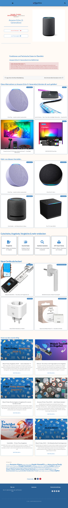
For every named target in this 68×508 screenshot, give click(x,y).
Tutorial (39, 470)
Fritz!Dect (11, 466)
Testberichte (30, 471)
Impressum (33, 487)
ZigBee (57, 471)
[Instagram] (35, 479)
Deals (59, 464)
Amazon (8, 464)
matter (51, 466)
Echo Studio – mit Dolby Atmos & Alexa (17, 226)
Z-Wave (52, 471)
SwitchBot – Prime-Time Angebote (17, 443)
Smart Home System (13, 469)
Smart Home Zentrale (28, 469)
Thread (36, 471)
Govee (33, 466)
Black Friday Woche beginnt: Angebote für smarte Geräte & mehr (17, 402)
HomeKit (38, 466)
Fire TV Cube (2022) (51, 226)
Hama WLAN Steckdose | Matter (17, 328)
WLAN (46, 470)
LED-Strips (46, 466)
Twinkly (43, 470)
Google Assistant (25, 466)
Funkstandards (15, 466)
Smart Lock (48, 469)
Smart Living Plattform (40, 469)
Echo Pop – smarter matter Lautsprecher (17, 117)
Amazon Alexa (16, 464)
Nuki (59, 466)
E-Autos (7, 466)
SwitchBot (23, 471)
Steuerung (18, 470)
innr (41, 466)
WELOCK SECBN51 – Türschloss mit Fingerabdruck (17, 294)
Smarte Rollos (30, 467)
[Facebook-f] (38, 479)
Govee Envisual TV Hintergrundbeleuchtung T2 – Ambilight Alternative (17, 152)
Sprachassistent (10, 471)
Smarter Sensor (38, 467)
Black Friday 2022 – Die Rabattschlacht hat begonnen (51, 443)
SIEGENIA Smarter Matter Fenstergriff (51, 294)
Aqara (46, 464)
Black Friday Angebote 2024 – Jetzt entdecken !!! (17, 363)
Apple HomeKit (37, 464)
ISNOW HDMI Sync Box (51, 151)
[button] (13, 3)
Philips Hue (8, 467)
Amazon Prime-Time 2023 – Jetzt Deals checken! (51, 402)
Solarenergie (54, 469)
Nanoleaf (56, 466)
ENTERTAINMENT (12, 15)
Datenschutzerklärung (55, 487)
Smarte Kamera (23, 467)
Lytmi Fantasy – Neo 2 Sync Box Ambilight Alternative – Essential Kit (51, 117)
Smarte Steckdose (46, 467)
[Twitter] (56, 491)
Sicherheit (18, 467)
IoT (43, 466)
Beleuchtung (52, 465)
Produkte (18, 14)
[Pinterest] (40, 479)
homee (35, 466)
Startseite (13, 14)
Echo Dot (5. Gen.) (51, 192)
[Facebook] (59, 491)
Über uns (12, 487)
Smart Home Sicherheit (55, 467)
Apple (30, 464)
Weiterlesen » (17, 373)
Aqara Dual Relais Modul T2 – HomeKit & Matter (51, 328)
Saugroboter (13, 467)
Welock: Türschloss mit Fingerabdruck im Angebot (51, 363)
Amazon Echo (25, 464)
